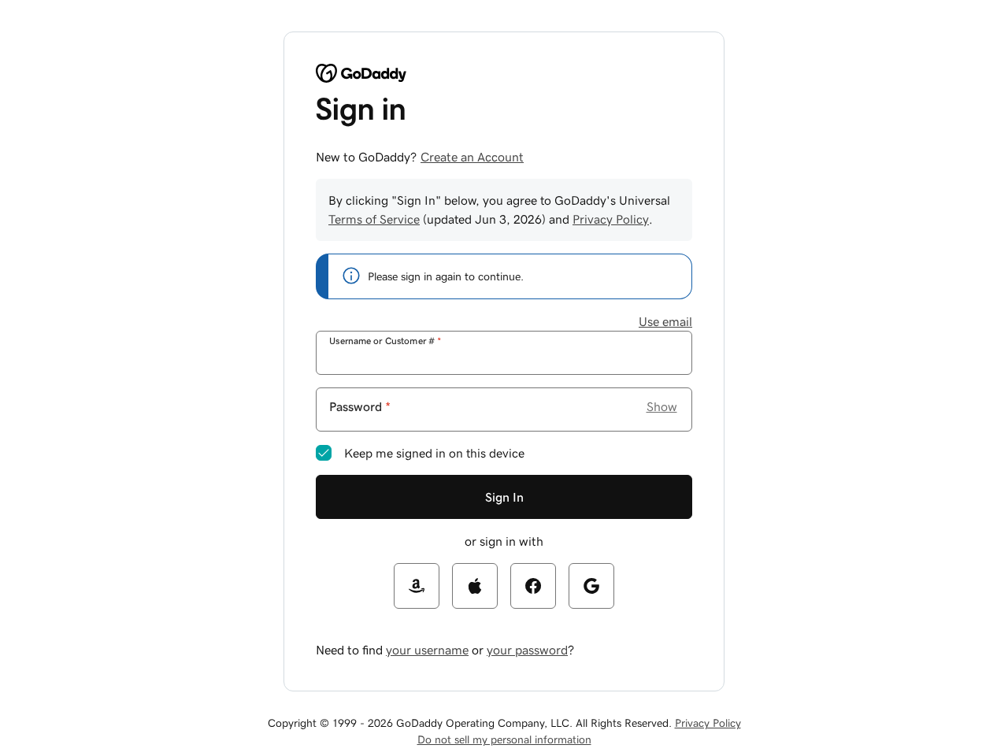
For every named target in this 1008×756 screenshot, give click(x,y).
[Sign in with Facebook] (533, 586)
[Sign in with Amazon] (416, 586)
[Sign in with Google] (591, 586)
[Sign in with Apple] (475, 586)
